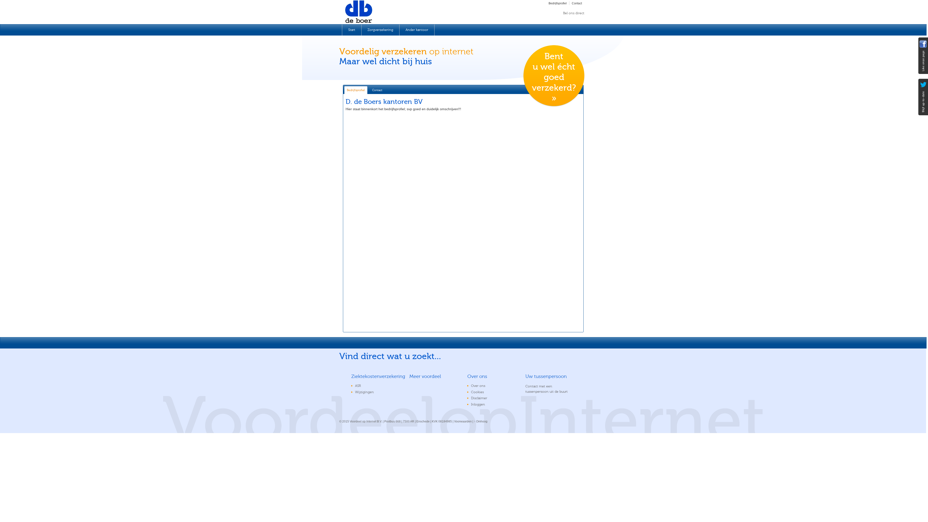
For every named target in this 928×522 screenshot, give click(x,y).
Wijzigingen (364, 392)
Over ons (478, 386)
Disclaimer (479, 398)
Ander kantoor (417, 30)
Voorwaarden (463, 421)
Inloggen (478, 404)
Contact (577, 3)
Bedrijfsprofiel (558, 3)
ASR (358, 386)
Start (351, 30)
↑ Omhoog (480, 421)
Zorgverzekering (380, 30)
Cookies (477, 392)
